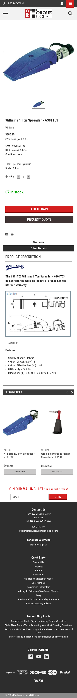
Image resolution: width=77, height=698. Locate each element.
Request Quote (39, 219)
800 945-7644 (16, 3)
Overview (38, 242)
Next (72, 392)
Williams (7, 450)
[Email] (6, 234)
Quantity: (10, 176)
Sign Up (43, 544)
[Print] (12, 234)
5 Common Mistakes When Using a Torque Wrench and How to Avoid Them (38, 631)
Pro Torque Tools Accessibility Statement (38, 599)
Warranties (38, 574)
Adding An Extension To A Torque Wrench (38, 591)
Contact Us (38, 562)
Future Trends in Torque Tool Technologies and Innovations (38, 637)
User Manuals (38, 583)
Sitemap (35, 695)
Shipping (38, 566)
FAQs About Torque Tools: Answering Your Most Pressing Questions (38, 625)
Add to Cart (20, 472)
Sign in (33, 544)
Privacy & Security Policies (39, 603)
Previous (67, 392)
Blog (38, 595)
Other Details (38, 248)
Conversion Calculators (38, 587)
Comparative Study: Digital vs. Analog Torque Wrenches (38, 621)
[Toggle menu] (5, 13)
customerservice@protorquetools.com (38, 531)
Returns (38, 570)
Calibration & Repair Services (38, 579)
